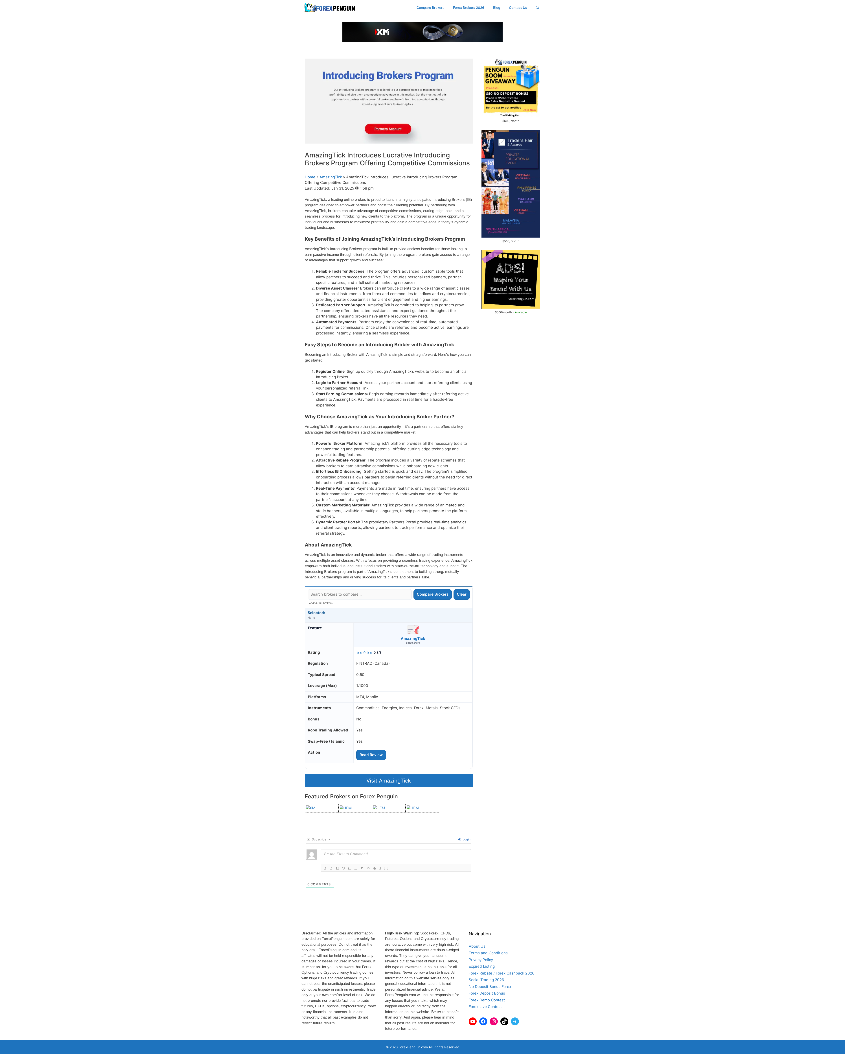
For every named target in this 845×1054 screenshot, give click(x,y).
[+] (386, 867)
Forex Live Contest (485, 1006)
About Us (477, 946)
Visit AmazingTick (388, 780)
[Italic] (331, 868)
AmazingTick (331, 177)
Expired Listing (482, 966)
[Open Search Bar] (537, 7)
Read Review (371, 755)
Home (310, 177)
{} (380, 867)
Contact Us (518, 8)
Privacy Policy (481, 960)
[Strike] (343, 868)
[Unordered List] (356, 868)
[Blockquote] (362, 868)
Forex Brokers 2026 (468, 8)
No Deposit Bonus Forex (490, 986)
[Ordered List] (350, 868)
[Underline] (337, 868)
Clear (462, 594)
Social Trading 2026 (486, 980)
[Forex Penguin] (331, 7)
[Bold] (325, 868)
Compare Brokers (430, 8)
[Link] (374, 868)
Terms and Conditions (488, 953)
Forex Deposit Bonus (487, 993)
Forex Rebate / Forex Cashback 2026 (502, 973)
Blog (496, 8)
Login (466, 839)
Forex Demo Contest (487, 1000)
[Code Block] (368, 868)
